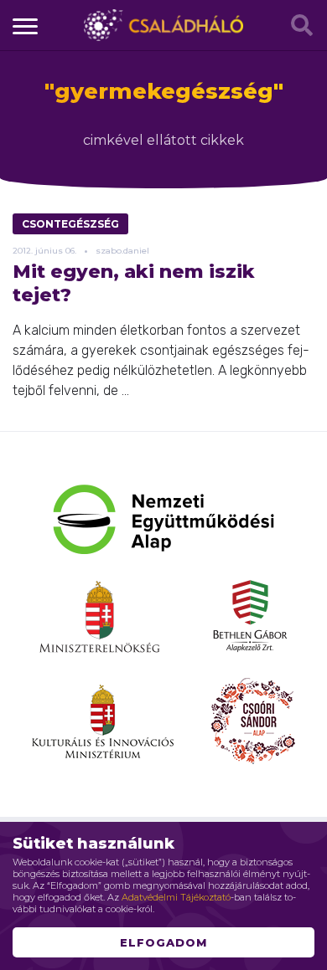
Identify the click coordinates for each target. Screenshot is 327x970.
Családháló (163, 25)
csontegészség (70, 224)
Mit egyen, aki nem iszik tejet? (134, 283)
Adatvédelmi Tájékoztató (176, 897)
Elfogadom (163, 942)
